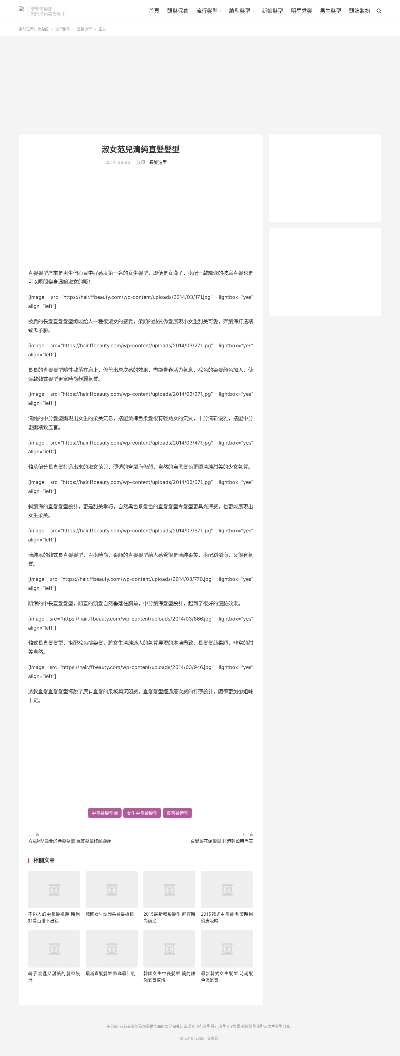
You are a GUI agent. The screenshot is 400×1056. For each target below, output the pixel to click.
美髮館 (21, 11)
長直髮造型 (177, 813)
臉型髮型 (239, 11)
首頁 (154, 11)
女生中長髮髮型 (142, 813)
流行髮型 (207, 11)
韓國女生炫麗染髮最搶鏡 (110, 914)
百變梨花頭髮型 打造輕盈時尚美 (222, 840)
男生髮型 (330, 11)
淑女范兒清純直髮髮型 (141, 149)
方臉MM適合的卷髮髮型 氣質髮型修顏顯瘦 (69, 840)
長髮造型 (84, 29)
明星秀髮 (301, 11)
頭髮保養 (177, 11)
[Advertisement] (200, 86)
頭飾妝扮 (359, 11)
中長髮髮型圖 (105, 813)
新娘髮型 (272, 11)
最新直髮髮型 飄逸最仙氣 (110, 973)
